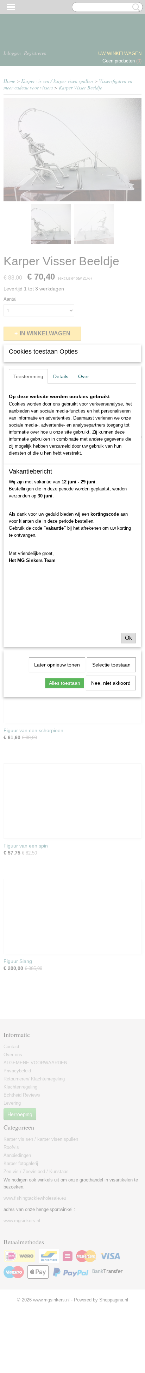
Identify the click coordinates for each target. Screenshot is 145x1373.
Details (60, 376)
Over (83, 376)
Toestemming (28, 376)
